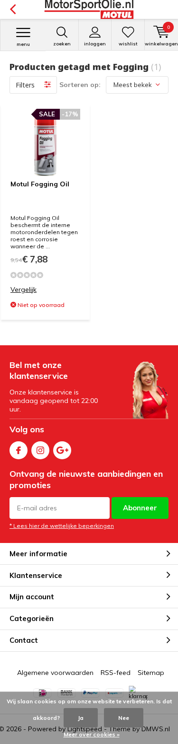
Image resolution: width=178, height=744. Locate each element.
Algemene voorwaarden (55, 672)
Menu (23, 44)
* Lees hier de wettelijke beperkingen (61, 525)
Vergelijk (23, 289)
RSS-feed (116, 672)
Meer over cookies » (92, 734)
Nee (123, 717)
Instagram (40, 450)
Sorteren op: (80, 84)
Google (62, 450)
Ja (81, 717)
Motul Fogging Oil (39, 184)
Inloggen (95, 44)
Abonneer (140, 507)
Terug (12, 9)
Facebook (18, 450)
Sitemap (151, 672)
